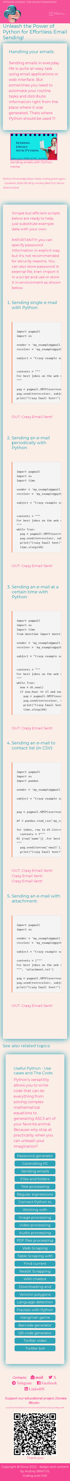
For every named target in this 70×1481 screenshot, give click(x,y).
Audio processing (35, 1233)
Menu (59, 13)
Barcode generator (35, 1325)
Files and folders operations (35, 1179)
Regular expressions (35, 1194)
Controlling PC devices (35, 1163)
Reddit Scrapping (35, 1271)
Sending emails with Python (35, 1171)
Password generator (35, 1156)
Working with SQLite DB (35, 1210)
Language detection (35, 1302)
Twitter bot (35, 1348)
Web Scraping (35, 1248)
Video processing (35, 1225)
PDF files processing (35, 1240)
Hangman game (35, 1317)
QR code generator (35, 1333)
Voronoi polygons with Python (35, 1294)
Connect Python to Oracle (35, 1202)
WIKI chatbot (35, 1279)
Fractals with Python (35, 1310)
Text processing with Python (35, 1186)
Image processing (35, 1217)
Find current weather (35, 1263)
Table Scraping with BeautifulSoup (35, 1256)
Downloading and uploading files (35, 1287)
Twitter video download (35, 1340)
